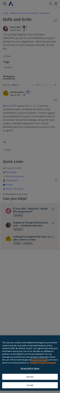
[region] (30, 363)
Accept (30, 385)
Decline (30, 376)
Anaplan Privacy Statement (43, 362)
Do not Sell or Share (30, 368)
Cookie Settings (39, 359)
